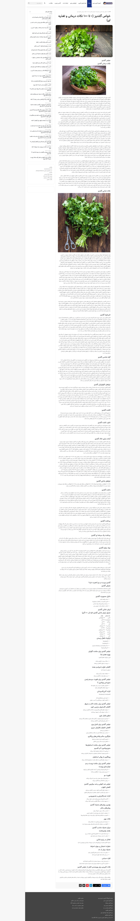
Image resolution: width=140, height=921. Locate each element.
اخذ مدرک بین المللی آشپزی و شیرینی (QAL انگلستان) (102, 917)
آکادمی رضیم (58, 3)
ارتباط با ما (66, 3)
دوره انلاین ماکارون (109, 910)
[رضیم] (108, 3)
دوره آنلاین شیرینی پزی (108, 905)
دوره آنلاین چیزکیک (109, 903)
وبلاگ (89, 3)
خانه (109, 12)
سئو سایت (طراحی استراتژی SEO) (77, 903)
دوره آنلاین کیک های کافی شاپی (107, 913)
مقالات (51, 3)
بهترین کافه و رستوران (48, 178)
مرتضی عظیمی (80, 898)
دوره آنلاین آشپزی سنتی (108, 901)
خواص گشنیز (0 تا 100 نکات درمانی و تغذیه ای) (84, 18)
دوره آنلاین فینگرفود (109, 915)
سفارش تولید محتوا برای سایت (77, 908)
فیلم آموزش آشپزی (82, 3)
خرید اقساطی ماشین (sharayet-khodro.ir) (44, 171)
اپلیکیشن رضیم (73, 3)
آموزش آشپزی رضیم (97, 3)
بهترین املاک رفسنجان (47, 176)
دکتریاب (50, 172)
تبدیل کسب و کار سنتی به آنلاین (77, 901)
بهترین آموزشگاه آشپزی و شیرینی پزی (105, 898)
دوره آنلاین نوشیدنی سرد (108, 908)
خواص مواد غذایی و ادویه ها (101, 12)
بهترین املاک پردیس (48, 174)
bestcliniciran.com (48, 169)
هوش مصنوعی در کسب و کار (77, 905)
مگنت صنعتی (49, 179)
